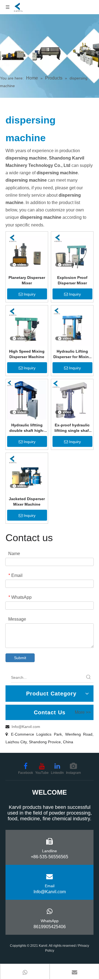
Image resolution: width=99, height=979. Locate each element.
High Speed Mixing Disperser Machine (27, 354)
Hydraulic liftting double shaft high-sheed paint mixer (26, 428)
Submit (20, 658)
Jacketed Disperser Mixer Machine (27, 501)
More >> (83, 712)
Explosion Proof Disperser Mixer (72, 280)
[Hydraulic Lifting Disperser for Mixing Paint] (72, 326)
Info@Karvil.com (26, 726)
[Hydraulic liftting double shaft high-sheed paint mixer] (26, 399)
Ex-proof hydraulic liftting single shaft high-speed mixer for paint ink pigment (72, 428)
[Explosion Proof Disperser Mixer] (72, 252)
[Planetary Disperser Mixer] (26, 252)
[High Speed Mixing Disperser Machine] (26, 326)
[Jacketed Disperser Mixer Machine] (26, 473)
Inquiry (29, 294)
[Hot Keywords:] (89, 677)
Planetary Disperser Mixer (27, 280)
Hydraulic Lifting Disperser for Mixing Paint (72, 354)
